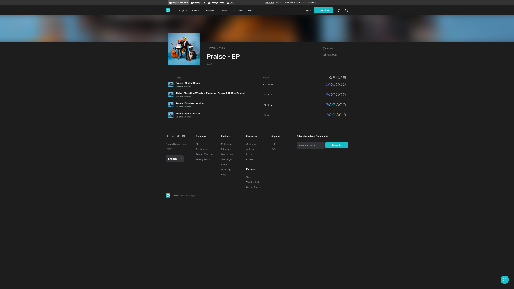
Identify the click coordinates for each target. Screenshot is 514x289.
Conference (252, 144)
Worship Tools (253, 182)
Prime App (226, 149)
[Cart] (339, 10)
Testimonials (202, 149)
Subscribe (336, 145)
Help (250, 10)
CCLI (248, 177)
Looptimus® (227, 154)
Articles (250, 149)
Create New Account (176, 144)
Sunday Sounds (253, 187)
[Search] (346, 10)
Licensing (225, 169)
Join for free (323, 10)
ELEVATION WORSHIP (217, 48)
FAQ (273, 149)
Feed (224, 10)
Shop (223, 174)
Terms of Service (204, 154)
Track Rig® (226, 159)
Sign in (308, 10)
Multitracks (226, 144)
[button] (336, 77)
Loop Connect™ (237, 10)
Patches (225, 164)
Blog (198, 144)
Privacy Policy (203, 159)
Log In (169, 148)
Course (249, 159)
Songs (181, 10)
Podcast (250, 154)
